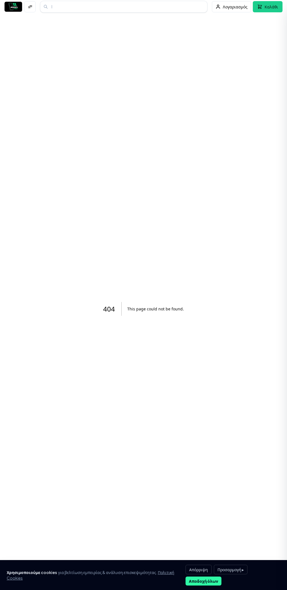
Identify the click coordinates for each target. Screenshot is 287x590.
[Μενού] (30, 6)
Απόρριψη (198, 569)
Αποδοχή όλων (203, 581)
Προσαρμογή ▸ (230, 569)
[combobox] (123, 7)
